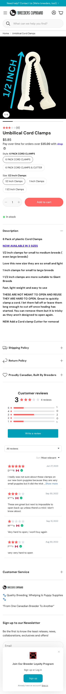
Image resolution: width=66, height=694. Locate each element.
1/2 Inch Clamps (14, 181)
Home (6, 33)
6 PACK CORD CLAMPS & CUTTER (23, 167)
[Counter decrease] (6, 202)
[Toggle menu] (5, 12)
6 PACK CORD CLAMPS (17, 159)
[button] (33, 23)
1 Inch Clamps (36, 181)
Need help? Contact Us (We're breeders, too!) (32, 3)
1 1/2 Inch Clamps (14, 189)
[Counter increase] (19, 202)
